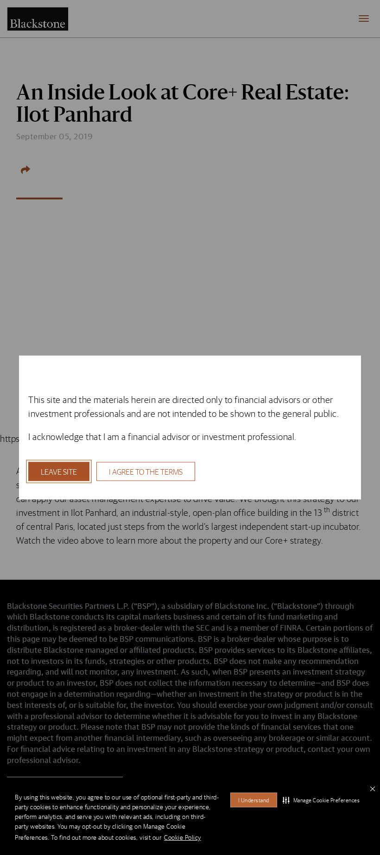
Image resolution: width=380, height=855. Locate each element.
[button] (321, 800)
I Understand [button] (253, 800)
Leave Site (59, 471)
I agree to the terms (146, 471)
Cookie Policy (182, 837)
